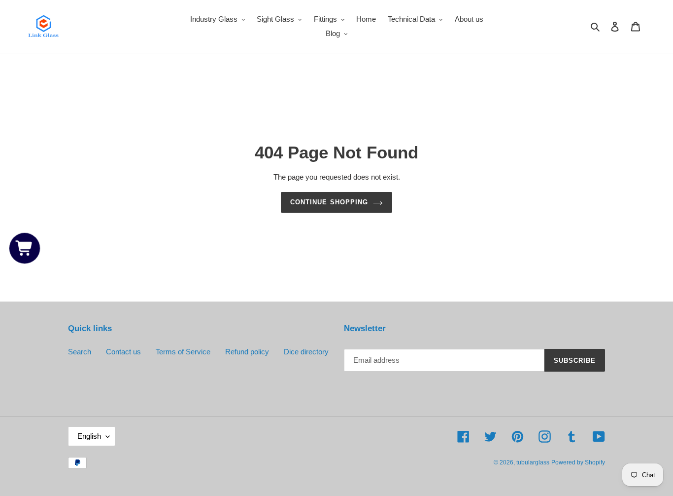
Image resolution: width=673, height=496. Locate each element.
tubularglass (532, 462)
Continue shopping (329, 202)
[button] (24, 248)
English (89, 436)
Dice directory (306, 351)
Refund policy (247, 351)
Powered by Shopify (578, 462)
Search (79, 351)
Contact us (123, 351)
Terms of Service (183, 351)
